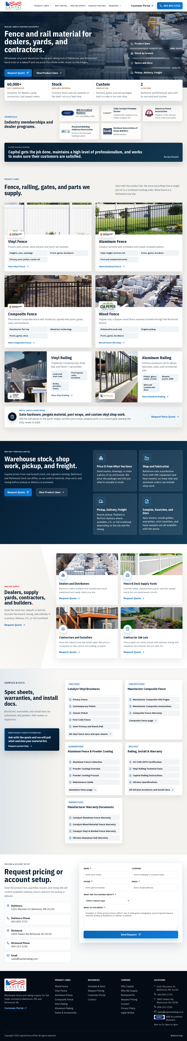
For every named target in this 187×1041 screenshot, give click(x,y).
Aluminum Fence (64, 995)
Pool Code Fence (82, 719)
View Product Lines (47, 72)
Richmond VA (128, 995)
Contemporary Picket (84, 706)
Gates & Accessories (66, 1012)
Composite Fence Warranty (147, 713)
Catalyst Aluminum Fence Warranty (92, 817)
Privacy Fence (80, 699)
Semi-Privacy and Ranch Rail (88, 726)
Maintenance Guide (83, 782)
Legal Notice (127, 1012)
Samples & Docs (96, 986)
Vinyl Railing (61, 1003)
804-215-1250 (164, 1007)
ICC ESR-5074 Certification (147, 762)
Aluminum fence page (80, 789)
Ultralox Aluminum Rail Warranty (90, 837)
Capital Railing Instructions (147, 775)
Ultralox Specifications (145, 782)
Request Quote (16, 72)
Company (136, 868)
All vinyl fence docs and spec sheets (88, 734)
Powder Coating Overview (86, 768)
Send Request (129, 934)
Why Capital (61, 6)
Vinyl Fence (61, 990)
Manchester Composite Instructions (152, 706)
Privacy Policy (128, 1008)
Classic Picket (80, 713)
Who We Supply (77, 6)
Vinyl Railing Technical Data (147, 768)
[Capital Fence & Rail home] (15, 6)
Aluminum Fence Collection (87, 762)
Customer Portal (140, 5)
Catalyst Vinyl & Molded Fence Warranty (94, 831)
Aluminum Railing (64, 1008)
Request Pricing (97, 6)
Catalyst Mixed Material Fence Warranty (94, 824)
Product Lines (41, 6)
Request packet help (18, 746)
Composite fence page (141, 720)
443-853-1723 (164, 994)
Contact (92, 999)
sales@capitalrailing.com (170, 1011)
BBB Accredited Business (84, 111)
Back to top (177, 1035)
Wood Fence (61, 986)
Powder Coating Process (86, 775)
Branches (114, 6)
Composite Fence (64, 999)
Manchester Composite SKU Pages (151, 699)
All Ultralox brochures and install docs (149, 789)
